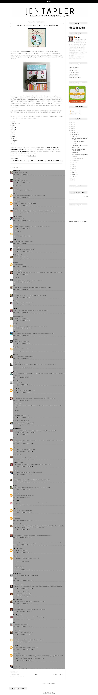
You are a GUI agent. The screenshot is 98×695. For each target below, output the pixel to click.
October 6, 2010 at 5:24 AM (23, 328)
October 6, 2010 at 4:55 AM (23, 312)
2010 (72, 130)
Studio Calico (72, 70)
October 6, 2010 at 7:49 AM (23, 392)
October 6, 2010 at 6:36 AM (23, 351)
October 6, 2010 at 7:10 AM (23, 384)
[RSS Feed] (83, 28)
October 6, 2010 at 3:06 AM (23, 266)
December (74, 132)
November (74, 134)
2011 (72, 128)
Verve (28, 51)
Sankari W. (15, 362)
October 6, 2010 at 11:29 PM (23, 580)
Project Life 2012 (73, 74)
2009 (72, 179)
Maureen (15, 308)
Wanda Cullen (16, 270)
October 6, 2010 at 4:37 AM (23, 305)
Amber (14, 142)
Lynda (13, 131)
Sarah (14, 447)
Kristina (15, 477)
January (74, 176)
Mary (14, 508)
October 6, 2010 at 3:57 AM (23, 282)
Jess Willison (16, 178)
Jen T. (13, 123)
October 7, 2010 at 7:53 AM (23, 611)
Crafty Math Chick (17, 462)
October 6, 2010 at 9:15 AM (23, 434)
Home (49, 1)
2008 (72, 181)
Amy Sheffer (15, 380)
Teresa (14, 127)
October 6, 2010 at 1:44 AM (23, 220)
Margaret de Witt (16, 216)
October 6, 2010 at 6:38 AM (23, 368)
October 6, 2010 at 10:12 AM (23, 443)
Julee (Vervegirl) (16, 599)
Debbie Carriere (16, 548)
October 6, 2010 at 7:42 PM (23, 569)
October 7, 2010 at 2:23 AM (23, 596)
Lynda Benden (16, 454)
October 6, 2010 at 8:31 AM (23, 425)
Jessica (14, 354)
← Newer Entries (15, 674)
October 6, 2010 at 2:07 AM (23, 228)
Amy (13, 132)
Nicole (14, 208)
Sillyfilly (15, 653)
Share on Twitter (54, 160)
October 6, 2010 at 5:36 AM (23, 335)
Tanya (14, 339)
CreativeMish (16, 500)
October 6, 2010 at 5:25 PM (23, 544)
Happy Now (15, 323)
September (74, 160)
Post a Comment (13, 671)
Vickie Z (15, 277)
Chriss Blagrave (16, 630)
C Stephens (15, 637)
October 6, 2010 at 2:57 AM (23, 251)
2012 (72, 126)
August (73, 162)
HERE (24, 153)
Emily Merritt (72, 69)
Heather (14, 437)
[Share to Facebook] (33, 156)
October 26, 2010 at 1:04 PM (23, 668)
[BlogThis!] (30, 156)
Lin (14, 293)
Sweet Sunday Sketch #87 (77, 158)
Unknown (15, 224)
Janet (14, 622)
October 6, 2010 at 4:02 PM (23, 537)
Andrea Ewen (16, 523)
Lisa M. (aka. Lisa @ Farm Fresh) (20, 420)
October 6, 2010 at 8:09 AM (23, 417)
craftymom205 (16, 231)
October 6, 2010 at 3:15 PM (23, 512)
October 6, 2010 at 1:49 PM (23, 474)
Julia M (14, 371)
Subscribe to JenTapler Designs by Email (78, 221)
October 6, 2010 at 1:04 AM (23, 174)
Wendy (14, 485)
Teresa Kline (15, 573)
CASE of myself (75, 152)
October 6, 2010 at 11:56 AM (23, 466)
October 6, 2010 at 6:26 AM (23, 343)
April (73, 170)
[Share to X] (32, 156)
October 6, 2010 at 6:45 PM (23, 552)
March (73, 172)
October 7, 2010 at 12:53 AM (23, 588)
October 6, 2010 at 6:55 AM (23, 377)
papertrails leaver (16, 584)
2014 (72, 122)
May (73, 168)
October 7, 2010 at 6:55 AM (23, 603)
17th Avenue (51, 683)
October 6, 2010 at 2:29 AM (23, 243)
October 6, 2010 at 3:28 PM (23, 520)
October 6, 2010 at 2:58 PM (23, 505)
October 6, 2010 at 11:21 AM (23, 459)
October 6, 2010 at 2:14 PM (23, 482)
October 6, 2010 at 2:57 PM (23, 497)
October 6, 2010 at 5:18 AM (23, 320)
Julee (14, 144)
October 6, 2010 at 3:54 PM (23, 529)
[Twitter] (80, 28)
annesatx (15, 516)
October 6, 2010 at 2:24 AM (23, 236)
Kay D (14, 193)
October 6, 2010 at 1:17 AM (23, 205)
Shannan (15, 140)
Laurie (13, 134)
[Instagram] (70, 28)
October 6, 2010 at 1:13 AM (23, 190)
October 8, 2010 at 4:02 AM (23, 642)
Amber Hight (16, 185)
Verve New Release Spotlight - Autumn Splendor (78, 149)
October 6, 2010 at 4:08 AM (23, 289)
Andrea (14, 129)
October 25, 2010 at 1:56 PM (23, 660)
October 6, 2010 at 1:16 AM (23, 197)
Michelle (15, 201)
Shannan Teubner (16, 316)
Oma (14, 470)
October (74, 136)
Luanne (14, 239)
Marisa (14, 300)
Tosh (13, 125)
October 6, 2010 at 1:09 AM (23, 182)
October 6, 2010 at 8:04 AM (23, 400)
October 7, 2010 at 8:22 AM (23, 619)
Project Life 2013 (73, 67)
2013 (72, 124)
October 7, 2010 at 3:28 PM (23, 634)
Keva (14, 285)
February (74, 174)
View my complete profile (76, 59)
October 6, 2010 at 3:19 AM (23, 274)
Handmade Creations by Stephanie (20, 591)
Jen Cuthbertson (16, 614)
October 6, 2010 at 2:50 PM (23, 489)
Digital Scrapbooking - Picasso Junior (80, 145)
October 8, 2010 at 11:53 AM (23, 649)
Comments (73, 113)
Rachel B (15, 247)
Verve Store (23, 151)
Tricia (14, 262)
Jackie (13, 136)
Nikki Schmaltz (16, 254)
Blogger (52, 693)
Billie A (14, 533)
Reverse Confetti (73, 76)
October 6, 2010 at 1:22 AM (23, 213)
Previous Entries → (58, 674)
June (73, 166)
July (73, 164)
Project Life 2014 (73, 72)
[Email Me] (77, 28)
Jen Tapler (78, 37)
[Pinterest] (74, 28)
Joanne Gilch (16, 428)
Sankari (15, 138)
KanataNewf (15, 170)
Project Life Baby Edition (74, 77)
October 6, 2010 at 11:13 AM (23, 451)
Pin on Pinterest (37, 160)
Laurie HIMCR (16, 645)
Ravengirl (15, 607)
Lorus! (14, 331)
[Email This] (29, 156)
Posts (72, 111)
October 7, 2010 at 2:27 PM (23, 626)
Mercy (13, 121)
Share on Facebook (19, 160)
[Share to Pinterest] (35, 156)
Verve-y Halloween (76, 147)
